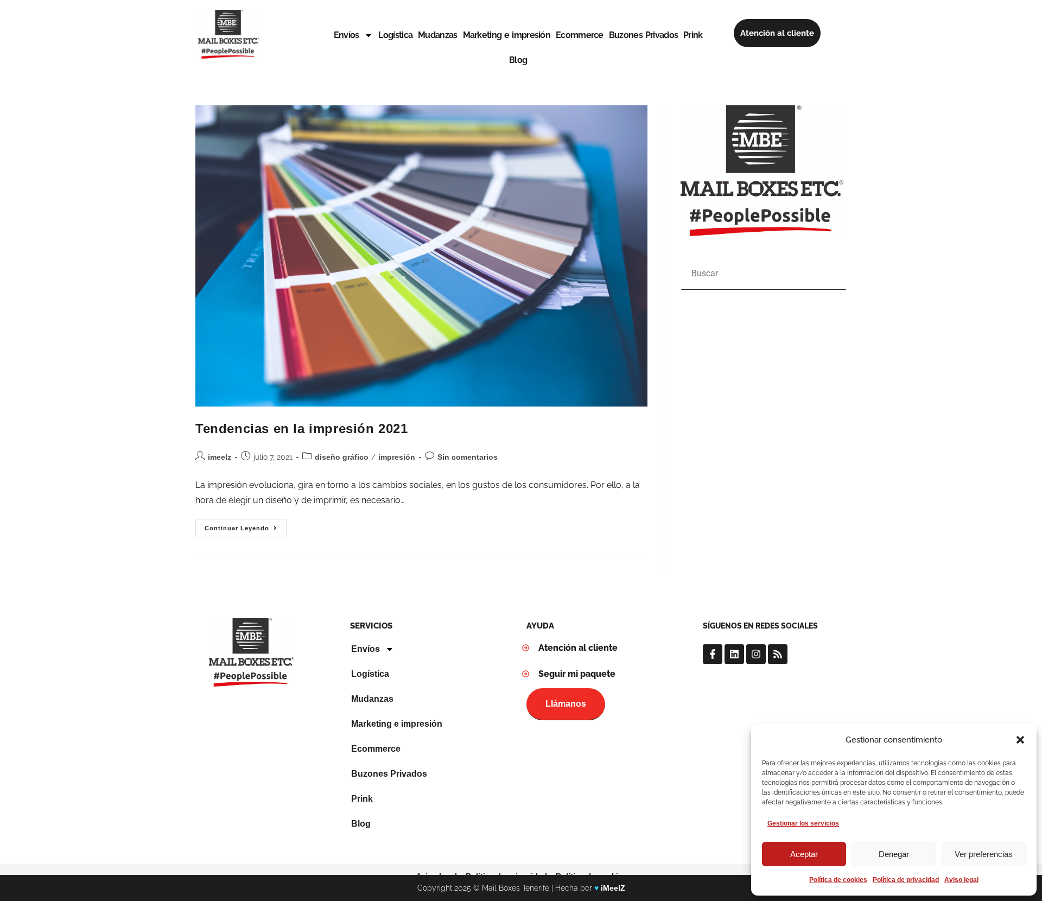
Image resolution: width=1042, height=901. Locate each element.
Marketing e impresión (507, 35)
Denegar (894, 854)
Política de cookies (838, 880)
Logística (395, 35)
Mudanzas (437, 35)
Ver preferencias (984, 854)
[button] (1020, 739)
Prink (693, 35)
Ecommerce (579, 35)
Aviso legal (961, 880)
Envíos (346, 35)
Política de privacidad (906, 880)
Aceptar (804, 854)
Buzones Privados (643, 35)
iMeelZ (613, 888)
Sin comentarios (467, 457)
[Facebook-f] (712, 654)
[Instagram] (756, 654)
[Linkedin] (734, 654)
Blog (518, 60)
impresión (396, 457)
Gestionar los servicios (803, 823)
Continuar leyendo (246, 525)
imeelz (219, 457)
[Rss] (777, 654)
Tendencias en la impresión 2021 (301, 428)
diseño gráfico (341, 457)
